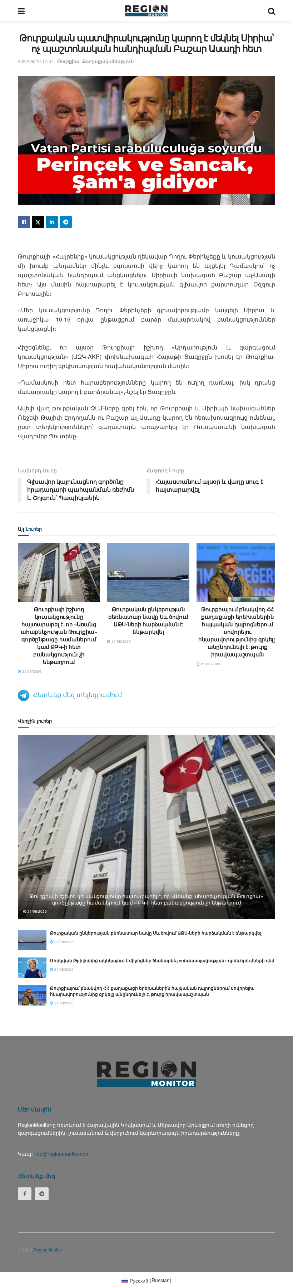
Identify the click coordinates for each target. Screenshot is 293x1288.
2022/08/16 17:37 (36, 61)
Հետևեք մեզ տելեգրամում (77, 694)
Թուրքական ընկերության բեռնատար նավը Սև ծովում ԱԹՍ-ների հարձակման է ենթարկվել (148, 620)
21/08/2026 (31, 671)
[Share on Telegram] (66, 222)
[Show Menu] (21, 10)
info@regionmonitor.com (62, 1153)
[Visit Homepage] (146, 11)
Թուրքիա (68, 61)
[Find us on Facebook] (24, 1193)
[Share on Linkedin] (52, 222)
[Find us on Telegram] (42, 1193)
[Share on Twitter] (38, 222)
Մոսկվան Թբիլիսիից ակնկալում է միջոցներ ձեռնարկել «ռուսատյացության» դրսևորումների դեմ (162, 960)
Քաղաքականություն (108, 61)
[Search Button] (271, 10)
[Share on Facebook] (24, 222)
